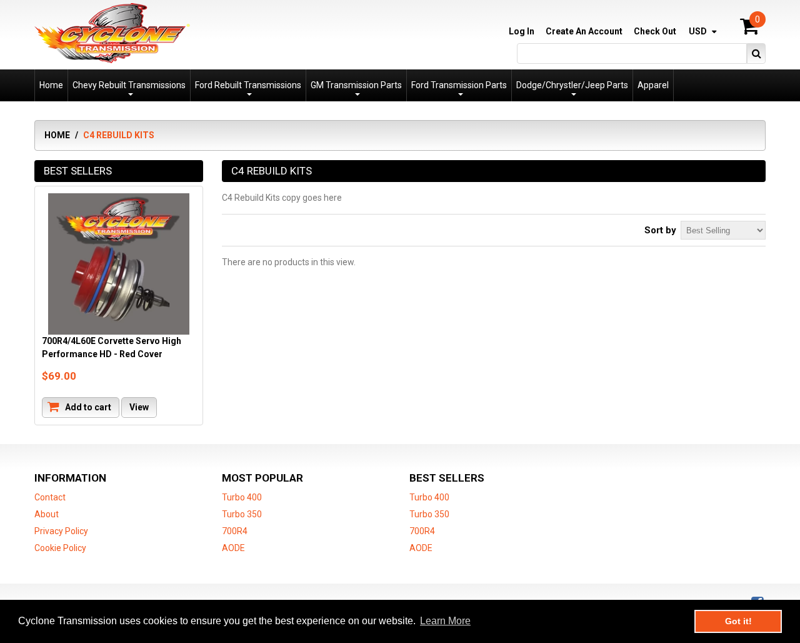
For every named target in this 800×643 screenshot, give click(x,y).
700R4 (235, 531)
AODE (233, 548)
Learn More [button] (445, 620)
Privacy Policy (61, 531)
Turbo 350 (242, 514)
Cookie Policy (60, 548)
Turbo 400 (242, 497)
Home (57, 135)
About (46, 514)
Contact (50, 497)
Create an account (584, 31)
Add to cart (87, 407)
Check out (655, 31)
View (139, 407)
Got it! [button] (738, 621)
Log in (521, 31)
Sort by (660, 230)
